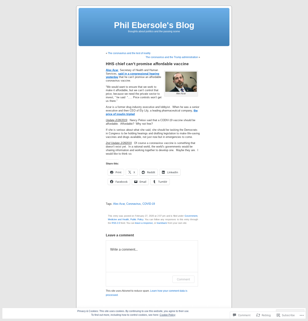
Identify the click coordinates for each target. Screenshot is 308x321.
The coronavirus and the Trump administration (172, 57)
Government (191, 216)
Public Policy (136, 219)
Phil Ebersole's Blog (154, 25)
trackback (162, 223)
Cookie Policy (167, 314)
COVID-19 (148, 203)
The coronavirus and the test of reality (129, 53)
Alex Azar (119, 203)
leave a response (144, 223)
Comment (183, 279)
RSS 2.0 (116, 223)
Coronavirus (133, 203)
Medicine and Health (118, 219)
